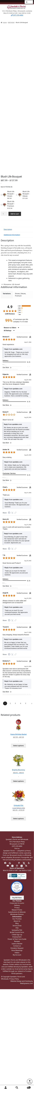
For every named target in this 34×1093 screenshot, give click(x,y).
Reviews (17, 941)
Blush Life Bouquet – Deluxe (26, 193)
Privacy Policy (14, 979)
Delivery (17, 905)
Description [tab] (8, 229)
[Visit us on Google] (10, 863)
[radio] (24, 305)
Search (17, 1087)
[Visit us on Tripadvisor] (14, 863)
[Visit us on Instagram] (17, 866)
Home (5, 22)
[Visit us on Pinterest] (19, 863)
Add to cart (15, 214)
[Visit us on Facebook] (5, 863)
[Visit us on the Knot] (12, 866)
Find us (16, 848)
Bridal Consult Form (17, 932)
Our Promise (17, 919)
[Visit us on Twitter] (24, 863)
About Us (17, 921)
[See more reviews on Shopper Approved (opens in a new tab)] (15, 513)
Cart (26, 1086)
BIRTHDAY (11, 22)
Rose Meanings (16, 950)
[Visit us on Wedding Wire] (21, 866)
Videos (17, 953)
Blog (17, 923)
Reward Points (17, 910)
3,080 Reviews (10, 314)
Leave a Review (17, 944)
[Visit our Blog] (26, 866)
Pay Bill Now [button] (17, 898)
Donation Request (17, 948)
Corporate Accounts (17, 903)
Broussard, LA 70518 (17, 844)
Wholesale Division (17, 914)
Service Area (17, 926)
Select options (18, 746)
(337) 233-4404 (17, 15)
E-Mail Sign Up (17, 935)
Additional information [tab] (12, 235)
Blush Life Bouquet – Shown (11, 193)
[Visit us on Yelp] (29, 863)
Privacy (16, 908)
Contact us (17, 946)
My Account (5, 1087)
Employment (16, 937)
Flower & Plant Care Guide (17, 939)
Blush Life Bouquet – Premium (11, 203)
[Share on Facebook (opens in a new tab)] (9, 513)
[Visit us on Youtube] (8, 866)
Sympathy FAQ (17, 930)
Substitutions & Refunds (17, 912)
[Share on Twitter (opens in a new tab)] (12, 513)
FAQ (17, 928)
